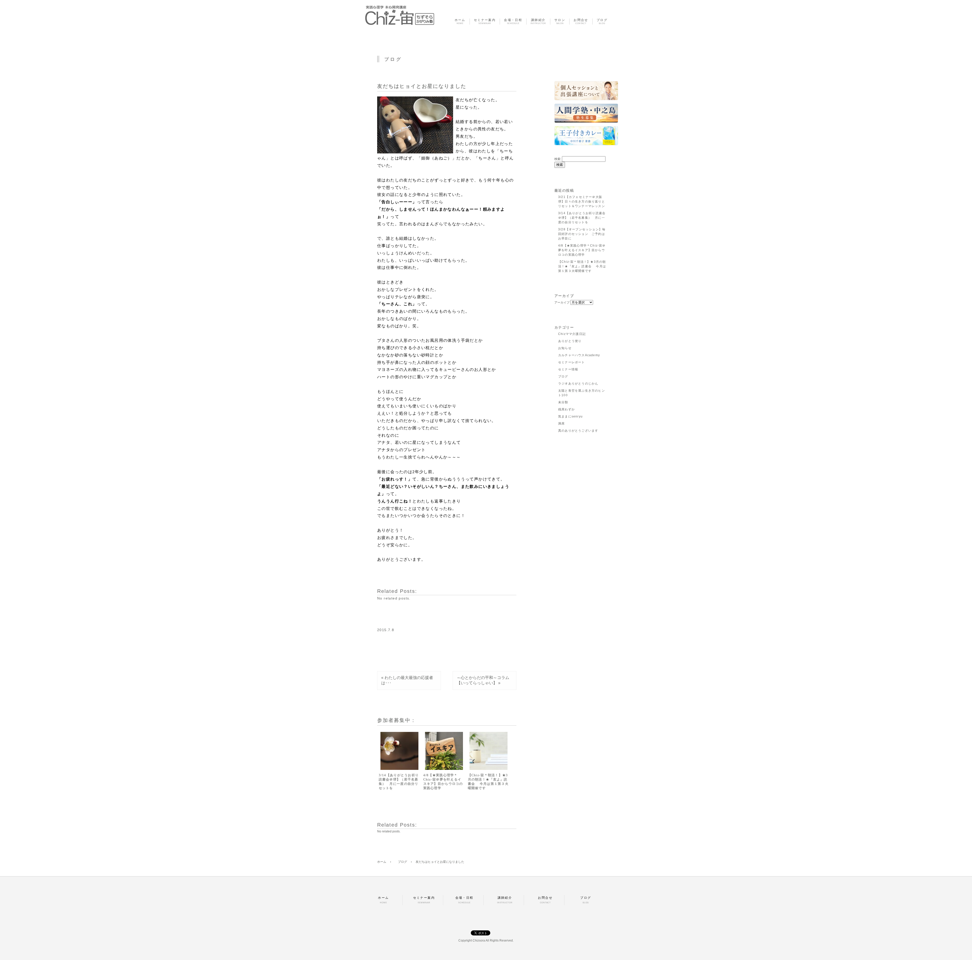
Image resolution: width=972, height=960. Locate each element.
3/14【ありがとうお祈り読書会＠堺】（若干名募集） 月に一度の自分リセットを (399, 781)
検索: (557, 159)
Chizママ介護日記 (572, 334)
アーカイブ (562, 302)
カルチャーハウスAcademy (579, 355)
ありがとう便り (569, 341)
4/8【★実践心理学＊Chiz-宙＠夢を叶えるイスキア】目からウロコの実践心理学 (443, 781)
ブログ (563, 376)
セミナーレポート (571, 362)
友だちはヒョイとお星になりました (421, 86)
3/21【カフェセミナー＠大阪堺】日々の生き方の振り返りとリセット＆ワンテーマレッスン (581, 201)
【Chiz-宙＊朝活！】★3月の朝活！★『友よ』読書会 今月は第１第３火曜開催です (488, 781)
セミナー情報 (568, 369)
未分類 (563, 402)
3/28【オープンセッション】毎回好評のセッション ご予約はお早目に (581, 234)
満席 (561, 423)
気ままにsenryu (570, 416)
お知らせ (565, 348)
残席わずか (566, 409)
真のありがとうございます (578, 430)
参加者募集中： (396, 720)
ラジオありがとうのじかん (578, 383)
